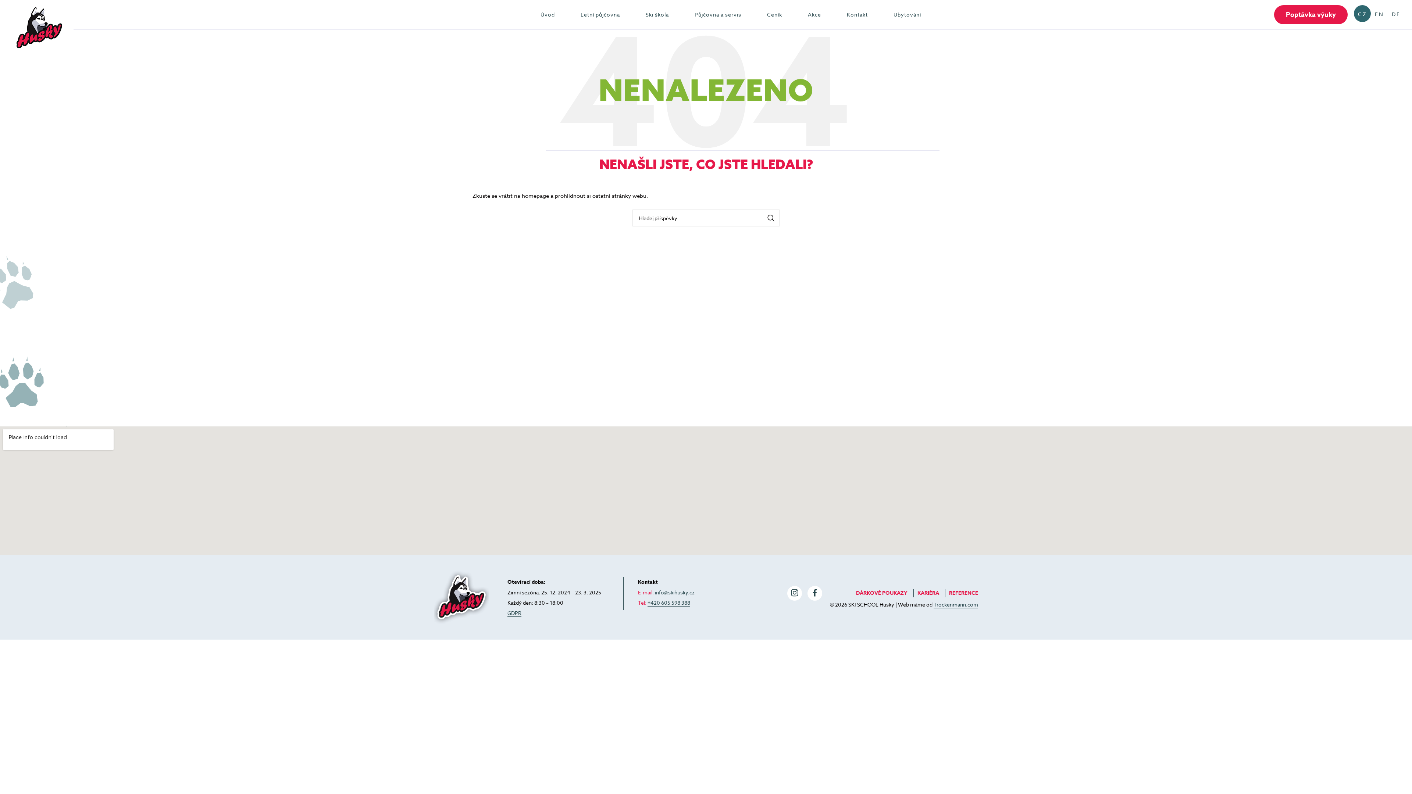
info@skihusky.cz (675, 592)
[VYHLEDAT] (771, 218)
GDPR (514, 612)
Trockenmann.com (956, 604)
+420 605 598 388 (669, 602)
